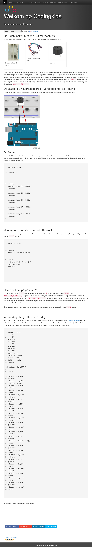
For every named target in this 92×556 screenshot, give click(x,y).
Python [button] (30, 2)
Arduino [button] (37, 2)
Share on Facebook (12, 526)
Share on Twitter (51, 526)
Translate (35, 31)
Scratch (45, 2)
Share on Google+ (25, 526)
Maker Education (63, 2)
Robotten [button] (10, 2)
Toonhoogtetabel (74, 320)
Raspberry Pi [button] (20, 2)
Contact (74, 2)
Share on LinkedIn (38, 526)
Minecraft (53, 2)
